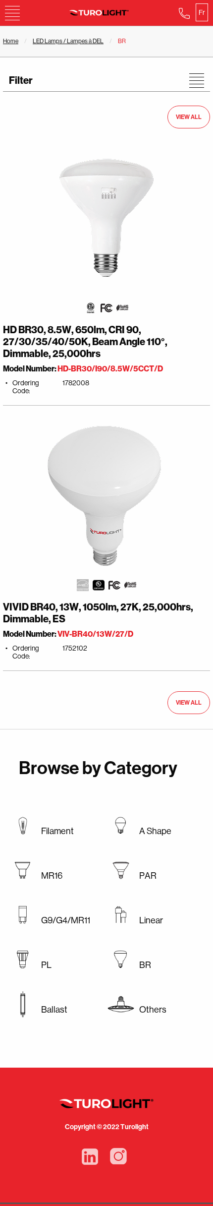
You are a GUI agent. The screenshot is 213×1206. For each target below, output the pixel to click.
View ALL (189, 117)
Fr (202, 12)
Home (10, 41)
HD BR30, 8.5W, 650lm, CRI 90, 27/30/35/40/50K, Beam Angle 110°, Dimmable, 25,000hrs (85, 342)
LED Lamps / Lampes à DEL (68, 41)
